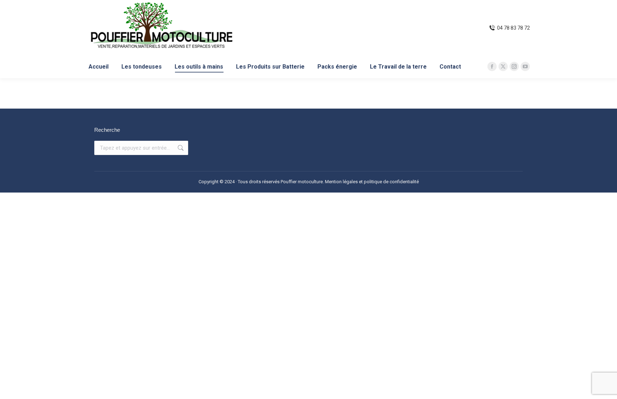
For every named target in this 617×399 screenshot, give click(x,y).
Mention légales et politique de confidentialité (372, 181)
